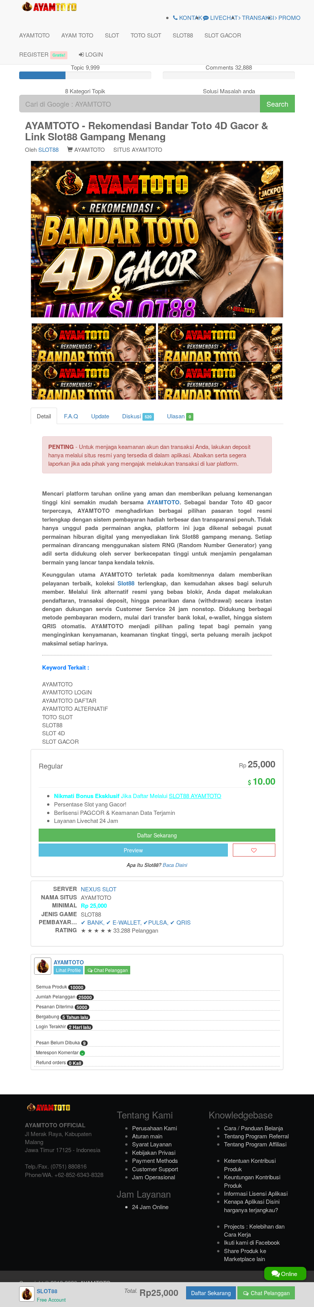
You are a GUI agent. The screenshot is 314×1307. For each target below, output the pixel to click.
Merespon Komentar (59, 1053)
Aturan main (147, 1136)
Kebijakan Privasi (153, 1152)
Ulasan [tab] (179, 416)
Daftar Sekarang (157, 835)
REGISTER (42, 54)
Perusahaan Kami (154, 1128)
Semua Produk (59, 987)
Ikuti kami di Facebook (252, 1242)
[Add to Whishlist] (254, 850)
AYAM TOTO (77, 35)
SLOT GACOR (222, 35)
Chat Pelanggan (110, 970)
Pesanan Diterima (61, 1007)
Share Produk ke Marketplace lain (245, 1255)
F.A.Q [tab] (71, 416)
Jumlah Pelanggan (64, 997)
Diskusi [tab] (137, 416)
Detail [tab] (44, 416)
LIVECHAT (223, 17)
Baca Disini (175, 865)
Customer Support (155, 1169)
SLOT (112, 35)
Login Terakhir (63, 1027)
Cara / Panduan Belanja (253, 1128)
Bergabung (62, 1017)
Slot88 (126, 583)
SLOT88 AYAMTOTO (195, 796)
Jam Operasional (153, 1177)
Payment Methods (155, 1160)
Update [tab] (100, 416)
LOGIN (93, 54)
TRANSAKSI (257, 17)
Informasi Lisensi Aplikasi (256, 1193)
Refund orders (58, 1062)
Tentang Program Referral (256, 1136)
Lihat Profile (68, 970)
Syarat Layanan (152, 1144)
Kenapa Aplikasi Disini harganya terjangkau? (252, 1205)
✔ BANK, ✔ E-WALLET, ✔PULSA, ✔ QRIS (136, 922)
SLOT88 (183, 35)
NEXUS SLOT (98, 889)
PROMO (289, 17)
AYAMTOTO (34, 35)
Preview (133, 850)
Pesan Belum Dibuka (61, 1043)
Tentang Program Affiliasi (255, 1144)
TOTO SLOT (146, 35)
